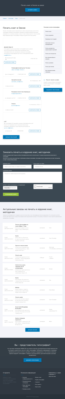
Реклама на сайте (26, 389)
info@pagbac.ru (52, 374)
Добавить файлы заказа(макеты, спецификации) (14, 184)
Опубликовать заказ (10, 194)
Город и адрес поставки (38, 163)
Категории (11, 18)
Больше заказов (32, 329)
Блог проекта (38, 384)
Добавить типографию (32, 360)
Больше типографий (11, 137)
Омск (16, 18)
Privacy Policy (36, 396)
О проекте (37, 382)
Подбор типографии (39, 379)
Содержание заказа (7, 170)
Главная (4, 18)
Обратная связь (52, 376)
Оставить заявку (32, 9)
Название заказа (6, 163)
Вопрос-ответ (38, 377)
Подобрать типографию (53, 89)
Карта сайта (38, 386)
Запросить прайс (10, 62)
